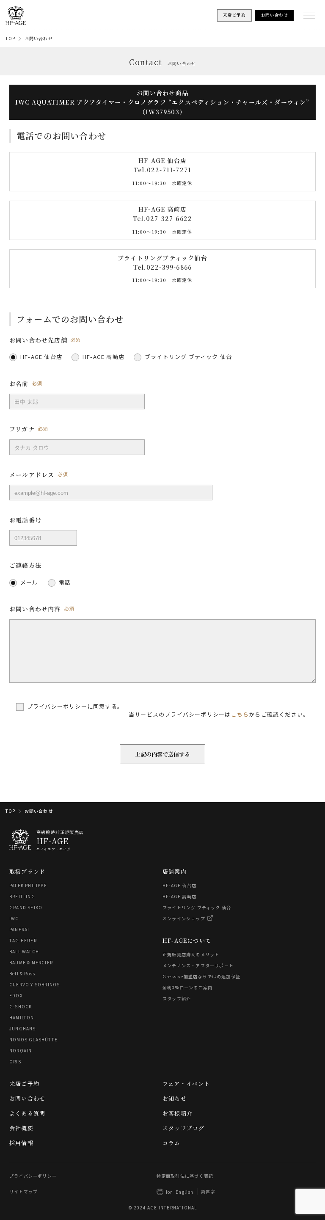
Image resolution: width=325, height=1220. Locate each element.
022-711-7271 (169, 170)
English (184, 1192)
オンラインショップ (183, 918)
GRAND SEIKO (25, 907)
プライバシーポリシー (33, 1176)
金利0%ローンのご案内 (187, 987)
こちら (240, 714)
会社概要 (21, 1128)
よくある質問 (27, 1113)
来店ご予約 (24, 1083)
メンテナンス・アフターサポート (198, 965)
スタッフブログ (183, 1128)
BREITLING (22, 896)
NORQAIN (20, 1050)
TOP (11, 38)
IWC (14, 918)
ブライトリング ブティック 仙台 (196, 907)
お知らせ (174, 1098)
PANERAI (19, 929)
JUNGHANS (22, 1028)
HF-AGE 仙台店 (179, 885)
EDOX (16, 995)
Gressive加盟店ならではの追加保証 (201, 976)
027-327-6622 (169, 218)
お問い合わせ (39, 38)
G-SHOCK (20, 1006)
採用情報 (21, 1143)
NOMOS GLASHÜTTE (33, 1039)
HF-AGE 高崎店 (179, 896)
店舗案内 (174, 871)
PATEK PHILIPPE (28, 885)
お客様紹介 (177, 1113)
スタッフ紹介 (176, 998)
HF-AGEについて (186, 940)
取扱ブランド (27, 871)
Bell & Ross (22, 973)
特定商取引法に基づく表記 (185, 1176)
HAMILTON (21, 1017)
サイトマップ (23, 1191)
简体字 (208, 1191)
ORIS (15, 1061)
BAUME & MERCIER (31, 962)
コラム (171, 1143)
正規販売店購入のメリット (190, 954)
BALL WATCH (24, 951)
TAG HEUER (23, 940)
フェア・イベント (186, 1083)
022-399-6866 (169, 267)
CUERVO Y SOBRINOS (34, 984)
